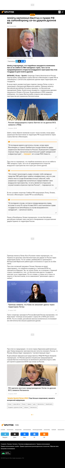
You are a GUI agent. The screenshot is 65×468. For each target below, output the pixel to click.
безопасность (33, 407)
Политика (10, 429)
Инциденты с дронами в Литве (15, 407)
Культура (47, 429)
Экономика (27, 429)
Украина (29, 404)
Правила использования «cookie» (10, 446)
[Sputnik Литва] (8, 13)
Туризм (53, 429)
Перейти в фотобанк (28, 58)
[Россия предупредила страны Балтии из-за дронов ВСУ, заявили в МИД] (32, 109)
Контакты (15, 444)
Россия (23, 404)
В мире (9, 404)
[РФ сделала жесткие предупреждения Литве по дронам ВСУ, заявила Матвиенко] (32, 375)
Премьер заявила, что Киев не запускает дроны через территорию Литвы (31, 305)
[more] (56, 128)
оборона (26, 407)
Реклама (9, 444)
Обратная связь (54, 446)
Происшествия (37, 429)
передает (27, 154)
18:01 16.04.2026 (11, 26)
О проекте (4, 444)
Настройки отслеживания (8, 448)
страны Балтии (16, 404)
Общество (18, 429)
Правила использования (43, 444)
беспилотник (41, 404)
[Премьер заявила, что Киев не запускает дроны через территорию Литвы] (32, 291)
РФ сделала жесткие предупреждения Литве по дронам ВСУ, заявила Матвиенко (32, 389)
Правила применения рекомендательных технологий (34, 446)
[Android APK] (6, 453)
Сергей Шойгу (49, 404)
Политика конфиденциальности (27, 444)
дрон (34, 404)
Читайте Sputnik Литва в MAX (18, 398)
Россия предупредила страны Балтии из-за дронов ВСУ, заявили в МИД (32, 123)
